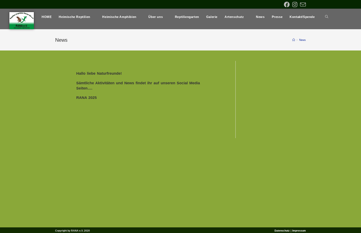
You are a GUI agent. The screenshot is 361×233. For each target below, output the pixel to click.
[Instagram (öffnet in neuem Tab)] (295, 5)
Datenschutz (282, 230)
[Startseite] (293, 40)
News (302, 40)
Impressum (299, 230)
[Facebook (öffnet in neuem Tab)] (287, 5)
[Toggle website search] (326, 17)
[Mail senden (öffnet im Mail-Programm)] (302, 5)
